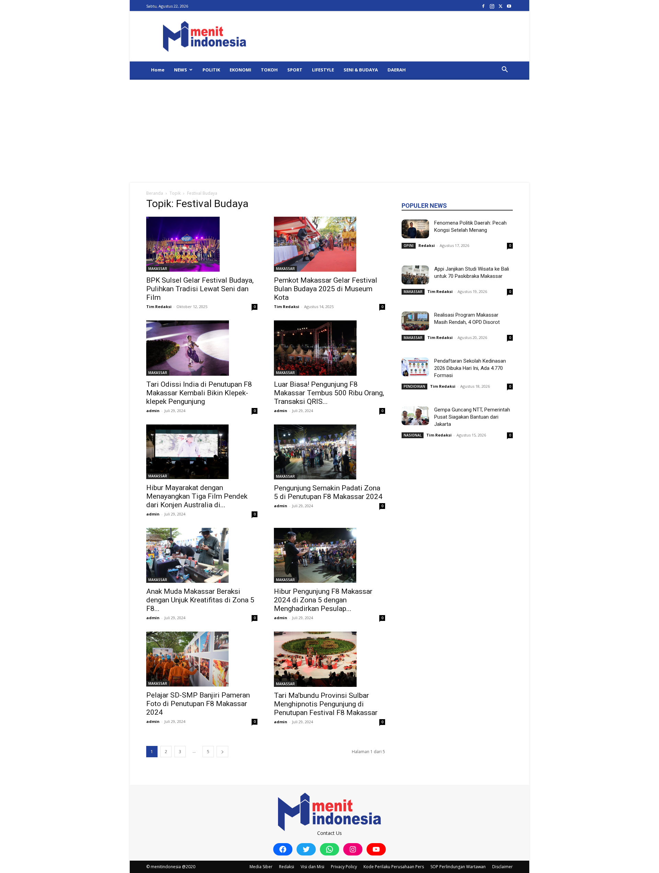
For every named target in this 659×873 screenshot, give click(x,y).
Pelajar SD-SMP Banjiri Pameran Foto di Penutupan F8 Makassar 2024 (198, 703)
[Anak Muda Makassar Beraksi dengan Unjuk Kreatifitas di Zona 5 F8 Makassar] (201, 555)
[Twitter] (500, 6)
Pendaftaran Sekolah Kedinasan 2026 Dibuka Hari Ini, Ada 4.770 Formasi (470, 368)
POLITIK (211, 70)
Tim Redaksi (159, 306)
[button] (504, 70)
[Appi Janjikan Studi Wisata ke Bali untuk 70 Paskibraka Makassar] (415, 274)
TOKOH (269, 70)
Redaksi (426, 245)
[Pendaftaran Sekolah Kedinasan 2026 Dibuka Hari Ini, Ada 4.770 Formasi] (415, 367)
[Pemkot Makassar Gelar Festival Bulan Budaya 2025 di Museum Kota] (329, 244)
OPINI (409, 245)
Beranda (154, 193)
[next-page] (222, 751)
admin (153, 410)
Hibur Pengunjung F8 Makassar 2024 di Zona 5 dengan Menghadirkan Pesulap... (323, 600)
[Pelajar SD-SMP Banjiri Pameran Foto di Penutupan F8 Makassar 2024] (201, 659)
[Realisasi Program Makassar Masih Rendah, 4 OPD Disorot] (415, 320)
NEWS (180, 70)
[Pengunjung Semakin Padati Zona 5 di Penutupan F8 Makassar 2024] (329, 451)
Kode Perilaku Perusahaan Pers (393, 867)
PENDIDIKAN (414, 386)
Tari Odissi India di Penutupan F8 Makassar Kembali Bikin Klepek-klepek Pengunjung (199, 393)
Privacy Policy (344, 867)
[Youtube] (509, 6)
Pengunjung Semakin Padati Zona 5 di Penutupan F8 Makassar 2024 (328, 492)
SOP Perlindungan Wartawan (458, 867)
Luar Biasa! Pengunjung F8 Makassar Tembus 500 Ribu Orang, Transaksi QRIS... (329, 393)
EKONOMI (240, 70)
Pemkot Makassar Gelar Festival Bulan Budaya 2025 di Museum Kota (325, 289)
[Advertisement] (329, 131)
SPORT (294, 70)
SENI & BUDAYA (361, 70)
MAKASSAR (157, 268)
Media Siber (261, 867)
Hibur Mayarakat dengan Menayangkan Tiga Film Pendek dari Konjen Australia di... (196, 496)
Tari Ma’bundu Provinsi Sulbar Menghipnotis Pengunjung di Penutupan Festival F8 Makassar (326, 704)
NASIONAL (412, 435)
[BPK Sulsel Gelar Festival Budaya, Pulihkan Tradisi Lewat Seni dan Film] (201, 244)
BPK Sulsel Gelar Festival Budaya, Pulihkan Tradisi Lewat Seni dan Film (200, 289)
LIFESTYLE (323, 70)
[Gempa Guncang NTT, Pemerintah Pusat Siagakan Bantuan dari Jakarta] (415, 415)
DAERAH (397, 70)
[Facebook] (483, 6)
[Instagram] (492, 6)
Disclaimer (502, 867)
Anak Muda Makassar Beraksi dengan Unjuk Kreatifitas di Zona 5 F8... (200, 600)
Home (157, 70)
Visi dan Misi (312, 867)
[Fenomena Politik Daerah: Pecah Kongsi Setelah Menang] (415, 228)
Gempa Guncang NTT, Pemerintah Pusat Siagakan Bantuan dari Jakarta (472, 417)
